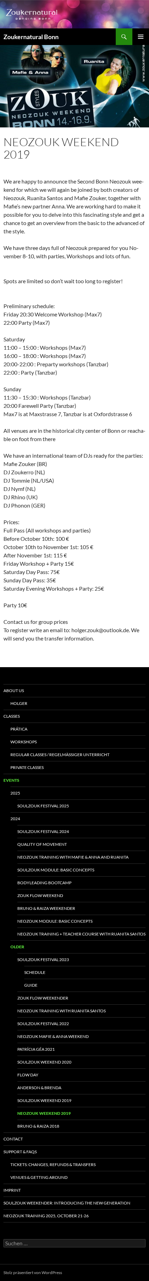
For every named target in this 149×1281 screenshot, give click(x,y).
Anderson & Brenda (39, 1087)
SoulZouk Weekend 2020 (44, 1062)
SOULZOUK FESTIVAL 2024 (43, 831)
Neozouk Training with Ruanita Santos (61, 1010)
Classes (11, 716)
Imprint (12, 1190)
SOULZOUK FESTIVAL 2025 (43, 805)
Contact (13, 1138)
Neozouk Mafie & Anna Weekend (53, 1036)
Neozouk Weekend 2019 (44, 1113)
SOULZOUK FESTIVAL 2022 (43, 1023)
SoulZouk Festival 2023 (43, 959)
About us (13, 690)
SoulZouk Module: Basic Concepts (55, 869)
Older (17, 946)
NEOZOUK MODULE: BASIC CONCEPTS (55, 921)
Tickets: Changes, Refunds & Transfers (53, 1164)
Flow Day (27, 1074)
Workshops (23, 741)
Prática (18, 729)
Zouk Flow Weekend (40, 895)
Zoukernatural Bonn (31, 37)
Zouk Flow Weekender (42, 998)
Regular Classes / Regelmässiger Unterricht (59, 754)
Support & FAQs (20, 1151)
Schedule (34, 972)
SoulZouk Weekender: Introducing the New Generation (66, 1203)
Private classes (27, 767)
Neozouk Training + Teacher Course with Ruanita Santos (81, 934)
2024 (15, 818)
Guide (30, 985)
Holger (18, 703)
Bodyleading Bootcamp (44, 882)
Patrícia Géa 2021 (36, 1049)
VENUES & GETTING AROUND (39, 1177)
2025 (15, 793)
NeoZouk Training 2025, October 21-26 (46, 1215)
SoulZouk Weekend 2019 (44, 1100)
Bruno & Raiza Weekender (46, 908)
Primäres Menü (140, 36)
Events (11, 780)
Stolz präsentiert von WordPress (32, 1272)
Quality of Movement (42, 844)
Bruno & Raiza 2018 (38, 1126)
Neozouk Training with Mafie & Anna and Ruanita (73, 857)
